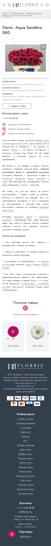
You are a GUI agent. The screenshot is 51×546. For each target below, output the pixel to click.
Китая (4, 181)
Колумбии (40, 178)
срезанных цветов (23, 216)
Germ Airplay (13, 346)
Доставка (12, 124)
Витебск (36, 264)
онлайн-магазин (9, 81)
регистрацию (7, 93)
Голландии (7, 178)
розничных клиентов (11, 87)
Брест (6, 267)
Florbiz (14, 149)
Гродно (45, 264)
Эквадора (20, 178)
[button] (47, 336)
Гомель (28, 264)
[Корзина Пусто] (47, 5)
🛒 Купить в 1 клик (16, 106)
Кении (30, 178)
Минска (45, 261)
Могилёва (10, 264)
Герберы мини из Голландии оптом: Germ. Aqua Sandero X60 (25, 142)
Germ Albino (38, 346)
